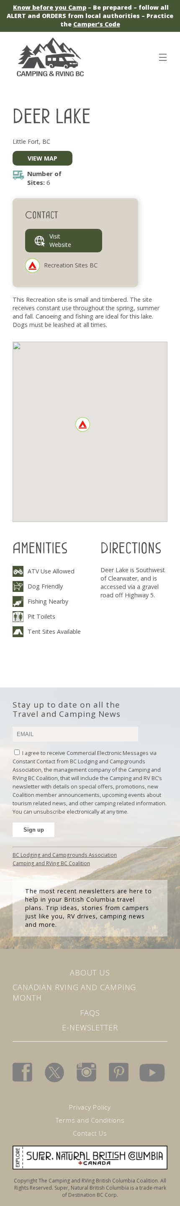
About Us (90, 972)
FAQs (90, 1013)
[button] (82, 424)
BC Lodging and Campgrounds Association (65, 854)
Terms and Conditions (90, 1120)
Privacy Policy (90, 1107)
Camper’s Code (96, 24)
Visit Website (60, 240)
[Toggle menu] (162, 56)
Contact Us (90, 1133)
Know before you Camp (49, 7)
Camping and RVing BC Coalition (51, 863)
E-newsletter (90, 1027)
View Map (42, 158)
